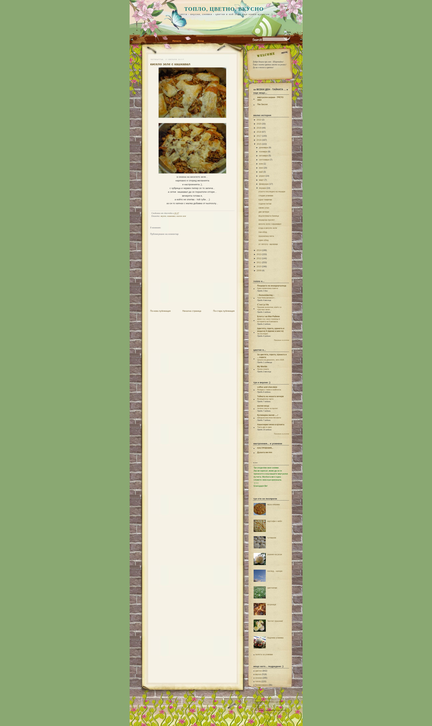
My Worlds (262, 366)
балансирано (261, 685)
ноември (263, 151)
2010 (259, 266)
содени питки (265, 204)
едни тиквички (265, 200)
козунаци (271, 604)
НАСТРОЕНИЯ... (265, 448)
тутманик (271, 538)
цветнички (272, 588)
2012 (259, 258)
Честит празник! (275, 621)
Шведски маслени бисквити (269, 418)
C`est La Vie (263, 304)
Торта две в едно (264, 427)
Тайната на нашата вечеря (270, 396)
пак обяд (263, 232)
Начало (176, 40)
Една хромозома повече (267, 288)
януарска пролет (267, 220)
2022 (259, 120)
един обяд (263, 240)
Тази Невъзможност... (266, 298)
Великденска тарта (265, 399)
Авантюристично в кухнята (270, 424)
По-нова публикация (160, 311)
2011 (259, 262)
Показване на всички (281, 340)
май (261, 172)
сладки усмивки (266, 195)
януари (262, 188)
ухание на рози (274, 554)
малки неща (263, 406)
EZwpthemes (281, 710)
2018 (259, 132)
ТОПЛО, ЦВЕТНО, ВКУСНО (224, 9)
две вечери (264, 212)
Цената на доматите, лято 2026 (270, 360)
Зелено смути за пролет (267, 408)
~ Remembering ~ (265, 295)
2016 (259, 140)
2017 (259, 136)
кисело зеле (181, 216)
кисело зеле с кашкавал (170, 64)
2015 (259, 144)
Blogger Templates (262, 706)
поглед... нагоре (274, 571)
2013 (259, 254)
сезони (258, 678)
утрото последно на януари (272, 191)
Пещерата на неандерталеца (271, 286)
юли (261, 164)
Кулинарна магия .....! (267, 415)
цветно (258, 671)
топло (258, 681)
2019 (259, 128)
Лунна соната (263, 369)
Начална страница (191, 311)
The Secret (262, 104)
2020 (259, 124)
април (262, 176)
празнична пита (266, 236)
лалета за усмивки (264, 654)
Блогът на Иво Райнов (268, 316)
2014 (259, 250)
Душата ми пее (264, 452)
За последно (262, 334)
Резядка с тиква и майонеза (269, 390)
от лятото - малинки (268, 244)
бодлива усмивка (275, 638)
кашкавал (171, 216)
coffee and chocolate (267, 387)
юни (261, 168)
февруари (264, 184)
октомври (263, 156)
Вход (201, 40)
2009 (259, 270)
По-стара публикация (224, 311)
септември (264, 160)
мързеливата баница (269, 216)
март (261, 180)
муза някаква (273, 504)
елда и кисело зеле (268, 228)
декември (263, 147)
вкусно (163, 216)
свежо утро (264, 208)
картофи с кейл (274, 521)
